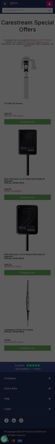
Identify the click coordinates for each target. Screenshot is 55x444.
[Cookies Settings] (4, 439)
